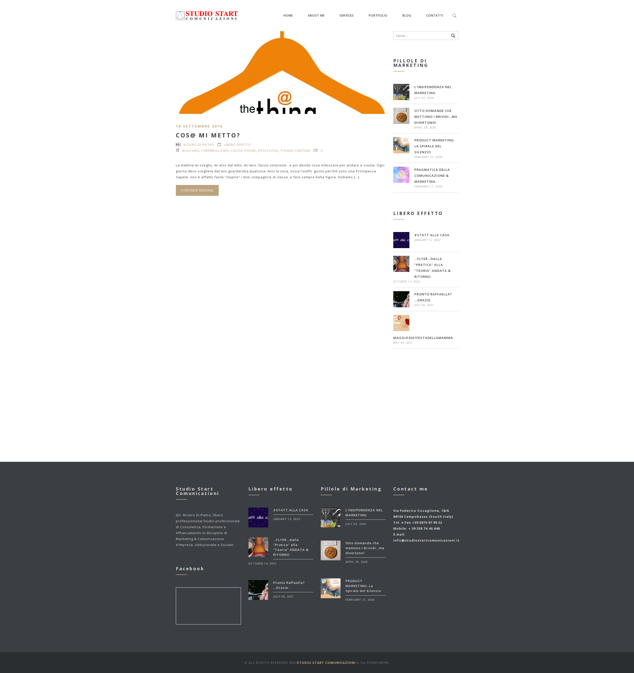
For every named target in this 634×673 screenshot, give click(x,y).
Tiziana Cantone (295, 150)
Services (347, 15)
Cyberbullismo (215, 150)
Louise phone (243, 150)
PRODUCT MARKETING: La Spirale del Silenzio (434, 146)
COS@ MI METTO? (208, 135)
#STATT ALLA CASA (431, 235)
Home (288, 15)
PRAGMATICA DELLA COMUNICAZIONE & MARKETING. (432, 175)
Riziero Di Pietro (199, 144)
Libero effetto (237, 144)
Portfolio (378, 15)
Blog (406, 15)
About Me (316, 15)
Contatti (434, 15)
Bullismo (190, 150)
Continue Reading (197, 190)
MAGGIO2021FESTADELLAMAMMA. (423, 338)
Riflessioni (268, 150)
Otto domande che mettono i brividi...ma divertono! (435, 116)
